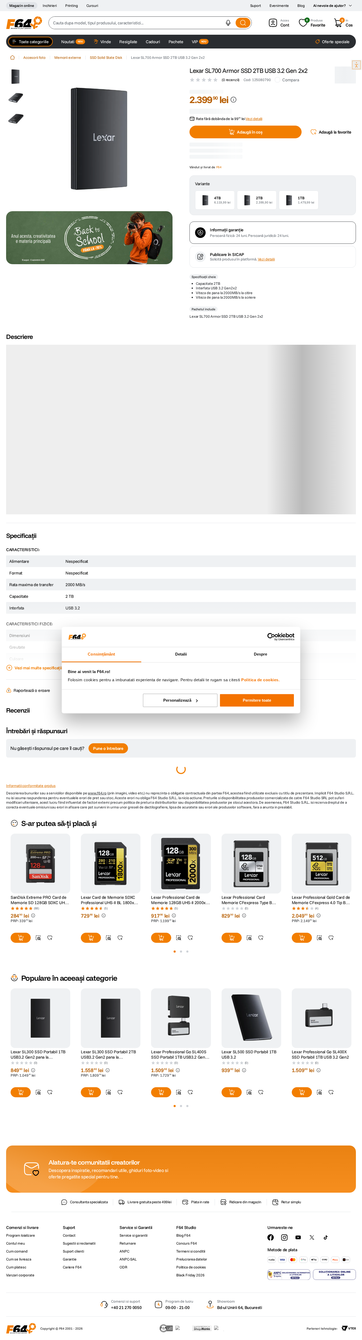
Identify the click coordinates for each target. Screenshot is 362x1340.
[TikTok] (326, 1297)
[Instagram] (284, 1297)
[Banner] (89, 237)
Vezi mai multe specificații (38, 727)
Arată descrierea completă (39, 570)
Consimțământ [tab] (101, 654)
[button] (228, 23)
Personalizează (177, 700)
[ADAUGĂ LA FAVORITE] (50, 997)
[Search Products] (243, 23)
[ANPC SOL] (334, 1334)
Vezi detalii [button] (254, 112)
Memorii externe (67, 57)
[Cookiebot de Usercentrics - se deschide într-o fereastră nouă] (271, 637)
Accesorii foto (34, 57)
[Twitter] (312, 1297)
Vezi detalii (266, 318)
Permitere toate (257, 700)
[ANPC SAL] (288, 1334)
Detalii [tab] (181, 654)
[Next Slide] (351, 923)
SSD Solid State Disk (106, 57)
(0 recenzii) (230, 79)
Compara (290, 79)
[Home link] (12, 57)
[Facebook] (270, 1297)
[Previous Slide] (10, 923)
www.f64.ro (97, 852)
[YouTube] (298, 1297)
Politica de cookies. (260, 680)
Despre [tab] (260, 654)
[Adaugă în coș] (21, 997)
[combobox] (150, 22)
